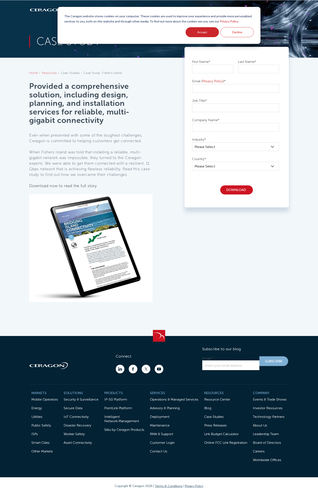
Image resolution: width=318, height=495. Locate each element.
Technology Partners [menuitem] (268, 417)
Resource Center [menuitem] (217, 399)
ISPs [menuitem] (34, 434)
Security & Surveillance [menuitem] (81, 399)
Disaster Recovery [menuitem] (77, 425)
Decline (237, 32)
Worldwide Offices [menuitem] (267, 460)
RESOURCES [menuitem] (214, 393)
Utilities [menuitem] (36, 417)
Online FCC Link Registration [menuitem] (225, 443)
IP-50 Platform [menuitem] (115, 399)
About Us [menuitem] (260, 425)
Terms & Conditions (169, 486)
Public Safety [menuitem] (41, 425)
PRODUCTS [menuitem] (113, 393)
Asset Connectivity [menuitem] (78, 443)
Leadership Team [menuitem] (266, 434)
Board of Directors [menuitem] (267, 443)
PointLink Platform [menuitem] (118, 408)
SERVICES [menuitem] (157, 393)
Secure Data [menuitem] (73, 408)
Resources (49, 73)
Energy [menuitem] (36, 408)
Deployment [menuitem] (159, 417)
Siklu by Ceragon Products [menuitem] (124, 430)
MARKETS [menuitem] (39, 393)
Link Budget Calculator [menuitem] (221, 434)
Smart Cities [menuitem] (40, 443)
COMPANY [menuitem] (261, 393)
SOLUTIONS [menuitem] (73, 393)
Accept (202, 32)
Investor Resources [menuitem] (268, 408)
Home (33, 73)
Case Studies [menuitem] (214, 417)
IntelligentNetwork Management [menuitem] (121, 419)
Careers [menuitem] (259, 451)
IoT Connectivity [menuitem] (76, 417)
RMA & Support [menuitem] (161, 434)
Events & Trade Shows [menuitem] (270, 399)
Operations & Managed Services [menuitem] (174, 399)
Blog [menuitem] (207, 408)
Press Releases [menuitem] (215, 425)
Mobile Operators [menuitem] (44, 399)
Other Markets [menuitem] (42, 451)
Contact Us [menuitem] (158, 451)
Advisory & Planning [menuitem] (165, 408)
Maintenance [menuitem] (160, 425)
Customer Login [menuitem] (162, 443)
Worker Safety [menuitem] (74, 434)
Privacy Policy (229, 21)
